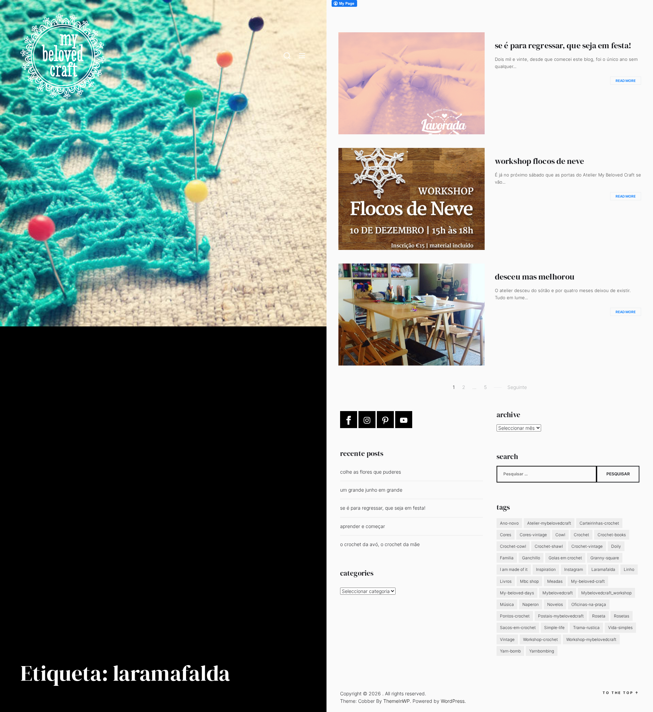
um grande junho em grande (371, 490)
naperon (530, 604)
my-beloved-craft (588, 581)
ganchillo (531, 557)
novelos (555, 604)
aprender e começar (362, 526)
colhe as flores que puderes (370, 472)
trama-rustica (586, 627)
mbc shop (529, 581)
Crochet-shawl (549, 546)
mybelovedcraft (557, 592)
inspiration (546, 569)
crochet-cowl (513, 546)
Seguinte (517, 387)
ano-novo (509, 523)
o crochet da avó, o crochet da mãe (380, 544)
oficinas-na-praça (588, 604)
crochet (581, 534)
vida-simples (620, 627)
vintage (507, 639)
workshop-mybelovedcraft (591, 639)
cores (505, 534)
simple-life (554, 627)
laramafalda (603, 569)
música (507, 604)
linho (629, 569)
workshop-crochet (540, 639)
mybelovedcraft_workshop (606, 592)
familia (507, 557)
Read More (626, 81)
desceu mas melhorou (534, 276)
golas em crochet (565, 557)
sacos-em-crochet (518, 627)
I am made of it (514, 569)
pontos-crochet (515, 615)
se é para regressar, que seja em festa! (563, 45)
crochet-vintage (587, 546)
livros (506, 581)
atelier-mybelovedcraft (549, 523)
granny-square (604, 557)
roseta (598, 615)
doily (616, 546)
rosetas (621, 615)
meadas (555, 581)
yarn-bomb (510, 651)
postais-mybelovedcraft (561, 615)
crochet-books (612, 534)
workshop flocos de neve (539, 161)
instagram (573, 569)
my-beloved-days (517, 592)
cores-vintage (533, 534)
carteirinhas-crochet (599, 523)
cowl (560, 534)
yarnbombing (541, 651)
